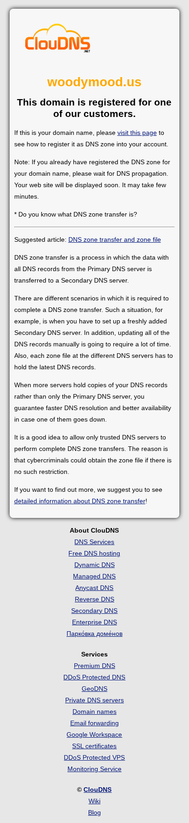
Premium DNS (94, 665)
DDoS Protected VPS (94, 757)
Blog (94, 812)
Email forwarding (94, 723)
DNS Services (94, 541)
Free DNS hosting (94, 553)
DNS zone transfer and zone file (114, 239)
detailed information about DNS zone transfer (79, 501)
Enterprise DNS (94, 622)
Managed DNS (94, 576)
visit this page (137, 132)
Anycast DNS (94, 587)
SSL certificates (94, 746)
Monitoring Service (94, 769)
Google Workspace (94, 734)
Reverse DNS (94, 599)
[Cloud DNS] (57, 40)
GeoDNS (94, 688)
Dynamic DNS (94, 564)
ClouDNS (97, 789)
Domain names (94, 711)
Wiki (94, 801)
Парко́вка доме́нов (94, 633)
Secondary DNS (94, 610)
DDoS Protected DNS (94, 677)
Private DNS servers (94, 700)
